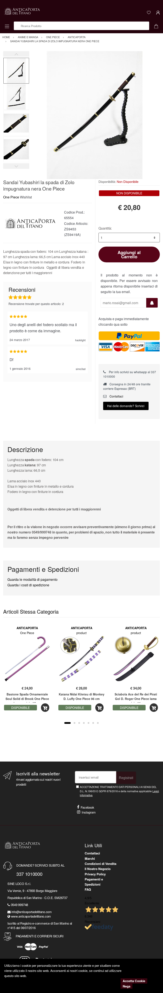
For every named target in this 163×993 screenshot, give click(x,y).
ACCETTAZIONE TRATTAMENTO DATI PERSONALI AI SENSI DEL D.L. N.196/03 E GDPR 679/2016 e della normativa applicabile (119, 791)
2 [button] (74, 723)
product (81, 633)
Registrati (126, 777)
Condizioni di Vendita (100, 863)
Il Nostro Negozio (98, 868)
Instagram (89, 812)
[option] (94, 115)
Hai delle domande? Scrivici (125, 406)
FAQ (88, 889)
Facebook (87, 807)
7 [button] (98, 723)
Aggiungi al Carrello (129, 254)
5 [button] (88, 723)
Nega (126, 986)
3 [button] (79, 723)
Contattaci (116, 396)
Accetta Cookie (134, 981)
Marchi (90, 858)
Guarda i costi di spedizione (28, 585)
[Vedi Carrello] (157, 25)
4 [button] (84, 723)
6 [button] (93, 723)
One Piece (11, 197)
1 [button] (67, 723)
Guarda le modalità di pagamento (32, 579)
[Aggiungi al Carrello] (45, 707)
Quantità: (105, 228)
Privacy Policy (95, 874)
